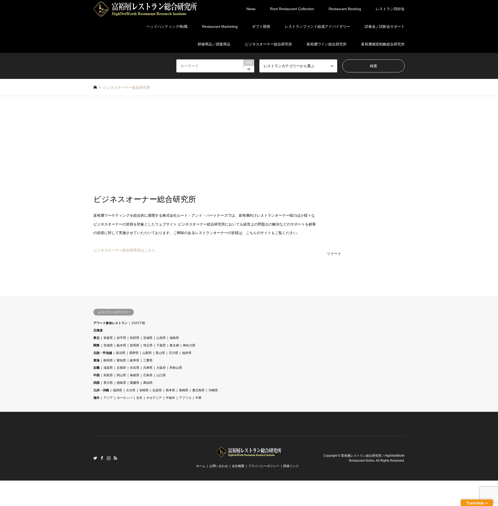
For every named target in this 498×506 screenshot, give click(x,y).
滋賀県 (108, 368)
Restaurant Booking (345, 9)
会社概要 (238, 466)
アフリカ (185, 398)
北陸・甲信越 (102, 353)
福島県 (174, 338)
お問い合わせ (218, 466)
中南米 (170, 398)
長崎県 (183, 390)
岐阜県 (134, 360)
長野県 (134, 353)
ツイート (334, 253)
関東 (96, 345)
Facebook (102, 458)
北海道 (98, 330)
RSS (115, 458)
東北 (96, 338)
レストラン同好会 (390, 9)
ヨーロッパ (124, 398)
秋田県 (134, 338)
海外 (96, 398)
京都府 (121, 368)
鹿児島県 (198, 390)
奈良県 (134, 368)
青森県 (108, 338)
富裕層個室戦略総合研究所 (383, 44)
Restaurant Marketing (220, 26)
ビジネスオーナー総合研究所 (268, 44)
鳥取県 (108, 375)
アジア (108, 398)
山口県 (161, 375)
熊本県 (170, 390)
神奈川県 (189, 345)
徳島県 (121, 383)
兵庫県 (148, 368)
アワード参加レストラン (110, 323)
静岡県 (108, 360)
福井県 (186, 353)
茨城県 (108, 345)
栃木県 (121, 345)
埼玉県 (148, 345)
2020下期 (138, 323)
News (250, 9)
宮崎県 (144, 390)
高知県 (148, 383)
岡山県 (121, 375)
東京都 (174, 345)
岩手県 (121, 338)
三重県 (148, 360)
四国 (96, 383)
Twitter (95, 458)
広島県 (148, 375)
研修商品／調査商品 (214, 44)
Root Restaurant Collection (292, 9)
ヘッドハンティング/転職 (167, 26)
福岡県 (117, 390)
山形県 (161, 338)
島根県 (134, 375)
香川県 (108, 383)
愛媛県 (134, 383)
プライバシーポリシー (263, 466)
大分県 (130, 390)
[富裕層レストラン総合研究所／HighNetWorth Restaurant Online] (145, 9)
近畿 (96, 368)
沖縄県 (213, 390)
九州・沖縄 (101, 390)
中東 (198, 398)
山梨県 (147, 353)
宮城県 (148, 338)
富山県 (160, 353)
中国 (96, 375)
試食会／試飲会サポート (385, 26)
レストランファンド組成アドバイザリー (317, 26)
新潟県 (120, 353)
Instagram (108, 458)
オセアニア (154, 398)
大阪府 (161, 368)
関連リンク (291, 466)
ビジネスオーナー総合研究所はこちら (124, 250)
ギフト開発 (261, 26)
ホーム (200, 466)
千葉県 (161, 345)
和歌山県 (176, 368)
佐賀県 (157, 390)
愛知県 (121, 360)
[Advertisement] (249, 145)
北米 (139, 398)
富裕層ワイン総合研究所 (327, 44)
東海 (96, 360)
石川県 (173, 353)
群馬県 (134, 345)
